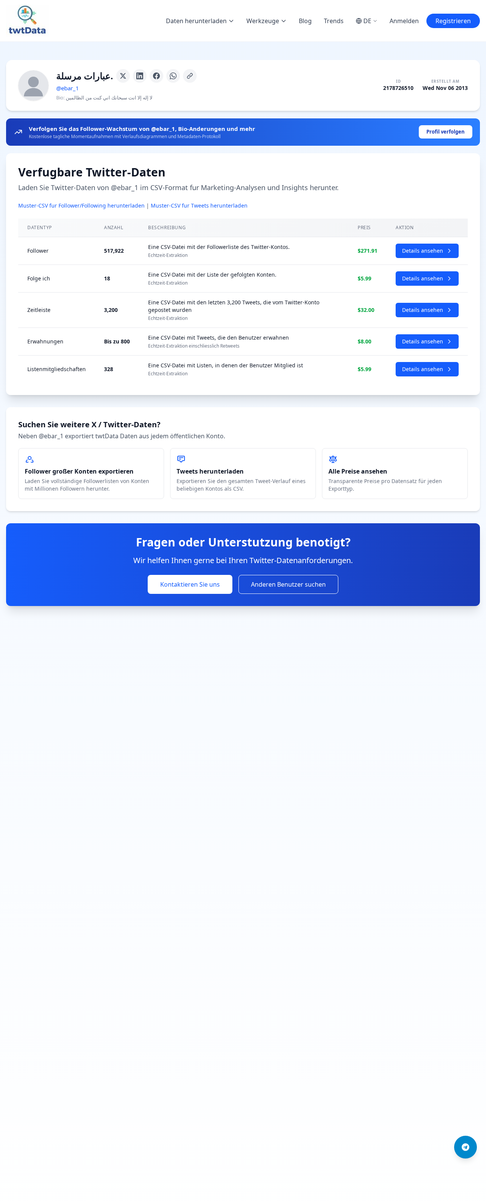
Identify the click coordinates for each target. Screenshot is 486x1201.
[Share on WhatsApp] (173, 76)
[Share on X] (123, 76)
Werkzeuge (262, 21)
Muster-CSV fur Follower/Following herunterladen (81, 205)
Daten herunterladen (196, 21)
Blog (305, 21)
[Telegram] (465, 1147)
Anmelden (404, 21)
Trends (334, 21)
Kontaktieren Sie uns (190, 584)
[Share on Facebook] (156, 76)
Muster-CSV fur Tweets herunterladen (199, 205)
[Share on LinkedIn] (140, 76)
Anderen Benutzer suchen (288, 584)
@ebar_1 (67, 88)
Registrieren (453, 21)
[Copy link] (190, 76)
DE (367, 21)
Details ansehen (422, 250)
